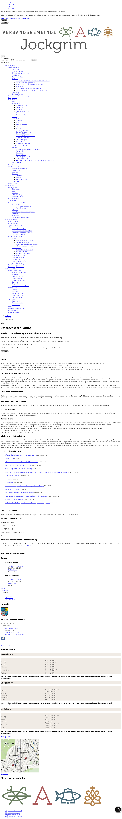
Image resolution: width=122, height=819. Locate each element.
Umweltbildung (17, 195)
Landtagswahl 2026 (22, 159)
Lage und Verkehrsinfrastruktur (22, 231)
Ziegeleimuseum (17, 284)
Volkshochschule (17, 196)
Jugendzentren (13, 200)
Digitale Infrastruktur (18, 234)
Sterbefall (19, 121)
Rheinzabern (16, 181)
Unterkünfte (16, 305)
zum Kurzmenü (9, 6)
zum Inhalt (8, 2)
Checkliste (19, 107)
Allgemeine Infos (21, 105)
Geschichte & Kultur (14, 271)
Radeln (14, 290)
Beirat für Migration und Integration (23, 212)
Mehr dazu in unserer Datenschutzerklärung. (16, 18)
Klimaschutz (16, 238)
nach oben (4, 591)
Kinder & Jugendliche (23, 130)
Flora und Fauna (17, 297)
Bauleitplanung (13, 223)
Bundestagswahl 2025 (23, 157)
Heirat (18, 126)
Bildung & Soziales (10, 185)
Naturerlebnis (12, 288)
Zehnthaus (15, 282)
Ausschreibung (17, 92)
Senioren (15, 214)
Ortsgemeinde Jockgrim (12, 813)
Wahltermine (20, 151)
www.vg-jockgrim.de (14, 634)
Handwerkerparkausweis (16, 265)
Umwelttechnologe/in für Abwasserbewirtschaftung (32, 81)
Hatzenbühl (16, 170)
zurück (3, 589)
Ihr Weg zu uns (6, 737)
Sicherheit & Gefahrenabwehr (25, 136)
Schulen (15, 193)
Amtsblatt (15, 75)
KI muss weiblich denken (24, 206)
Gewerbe (19, 176)
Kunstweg (15, 274)
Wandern (15, 291)
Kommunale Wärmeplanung (25, 240)
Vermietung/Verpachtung (16, 267)
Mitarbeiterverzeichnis (19, 145)
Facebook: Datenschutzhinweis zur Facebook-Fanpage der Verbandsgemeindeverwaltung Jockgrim (37, 472)
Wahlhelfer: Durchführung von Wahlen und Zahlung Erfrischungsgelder (27, 503)
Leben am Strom (17, 295)
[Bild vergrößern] (61, 794)
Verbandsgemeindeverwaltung (18, 96)
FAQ (17, 113)
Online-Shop (12, 183)
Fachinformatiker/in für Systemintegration (29, 84)
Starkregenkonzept (18, 255)
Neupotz (15, 174)
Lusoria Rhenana (17, 276)
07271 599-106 (16, 579)
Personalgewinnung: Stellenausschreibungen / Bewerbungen (24, 486)
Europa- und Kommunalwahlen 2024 (28, 149)
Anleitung (19, 109)
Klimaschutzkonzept (22, 242)
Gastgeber (11, 299)
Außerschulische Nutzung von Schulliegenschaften (21, 455)
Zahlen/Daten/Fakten (19, 229)
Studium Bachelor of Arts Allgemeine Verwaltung (32, 90)
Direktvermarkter (17, 303)
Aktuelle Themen (14, 67)
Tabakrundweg (17, 278)
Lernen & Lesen (13, 187)
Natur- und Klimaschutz (15, 236)
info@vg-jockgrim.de (31, 545)
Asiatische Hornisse (22, 252)
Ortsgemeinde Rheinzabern (14, 816)
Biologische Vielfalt (18, 257)
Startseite (8, 316)
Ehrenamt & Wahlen (22, 138)
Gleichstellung (17, 204)
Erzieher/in (19, 86)
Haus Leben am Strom (19, 272)
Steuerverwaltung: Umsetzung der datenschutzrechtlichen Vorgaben (27, 496)
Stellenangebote (17, 77)
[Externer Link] (61, 639)
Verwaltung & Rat (10, 65)
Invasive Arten (16, 248)
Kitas (13, 191)
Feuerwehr (11, 164)
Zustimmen (5, 22)
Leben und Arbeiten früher (20, 286)
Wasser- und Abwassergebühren (15, 499)
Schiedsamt (16, 215)
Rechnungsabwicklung (12, 489)
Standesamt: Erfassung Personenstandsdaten (19, 493)
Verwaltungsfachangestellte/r (25, 83)
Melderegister (9, 482)
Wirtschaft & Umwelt (11, 219)
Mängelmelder (17, 162)
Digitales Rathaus (17, 94)
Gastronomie (16, 301)
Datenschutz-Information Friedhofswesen (18, 465)
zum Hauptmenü (10, 4)
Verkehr (18, 128)
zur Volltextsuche (10, 8)
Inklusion (15, 210)
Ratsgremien (12, 98)
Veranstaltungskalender (16, 309)
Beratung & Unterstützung (16, 202)
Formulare (15, 119)
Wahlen (14, 147)
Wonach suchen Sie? (7, 60)
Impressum (8, 596)
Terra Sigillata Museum (19, 280)
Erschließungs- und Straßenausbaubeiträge (19, 469)
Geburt (18, 122)
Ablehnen (4, 20)
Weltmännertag (21, 208)
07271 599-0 (11, 628)
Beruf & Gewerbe (21, 124)
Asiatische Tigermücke (23, 253)
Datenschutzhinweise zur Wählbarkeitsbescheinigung (22, 462)
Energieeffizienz (17, 259)
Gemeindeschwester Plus (20, 217)
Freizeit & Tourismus (11, 269)
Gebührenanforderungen (13, 475)
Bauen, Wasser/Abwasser (24, 132)
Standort (11, 227)
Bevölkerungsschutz (18, 71)
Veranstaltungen (21, 179)
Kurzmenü (8, 318)
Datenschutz (9, 320)
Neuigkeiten (16, 69)
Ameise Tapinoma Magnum (24, 250)
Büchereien (16, 189)
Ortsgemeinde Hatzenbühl (13, 811)
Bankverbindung (6, 645)
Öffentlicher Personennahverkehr (23, 233)
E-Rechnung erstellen (23, 111)
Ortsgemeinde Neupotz (12, 815)
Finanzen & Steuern (22, 134)
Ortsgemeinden (13, 166)
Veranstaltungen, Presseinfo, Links (27, 244)
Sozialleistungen (21, 140)
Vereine (18, 177)
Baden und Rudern (18, 293)
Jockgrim (15, 172)
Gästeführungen (13, 312)
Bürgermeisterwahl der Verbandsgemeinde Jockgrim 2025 (35, 160)
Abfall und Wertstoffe (19, 261)
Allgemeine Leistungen (23, 143)
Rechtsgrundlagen (22, 115)
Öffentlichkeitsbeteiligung (20, 73)
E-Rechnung (16, 103)
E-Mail (12, 570)
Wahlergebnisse (21, 155)
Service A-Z (16, 102)
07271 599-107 (16, 566)
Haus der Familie (13, 198)
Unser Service (12, 100)
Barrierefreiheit (9, 600)
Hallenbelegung (13, 310)
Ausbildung (15, 79)
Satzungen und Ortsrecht (20, 168)
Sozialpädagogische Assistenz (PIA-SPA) (28, 88)
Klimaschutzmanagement (24, 246)
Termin (14, 117)
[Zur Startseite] (58, 54)
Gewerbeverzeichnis (15, 225)
